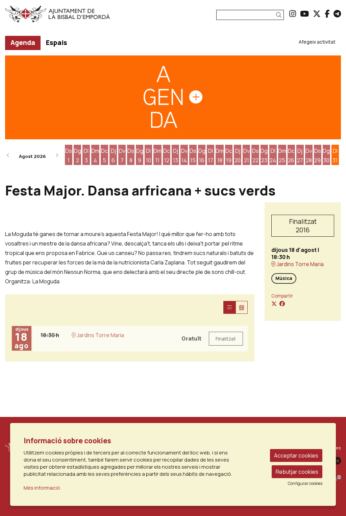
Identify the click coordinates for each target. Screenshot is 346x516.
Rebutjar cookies (297, 471)
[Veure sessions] (229, 307)
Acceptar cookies (296, 455)
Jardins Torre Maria (299, 264)
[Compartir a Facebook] (282, 303)
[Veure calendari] (242, 307)
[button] (280, 15)
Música (283, 278)
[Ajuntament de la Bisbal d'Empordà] (57, 16)
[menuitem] (292, 13)
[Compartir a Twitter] (274, 303)
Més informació (42, 487)
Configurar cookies (305, 484)
